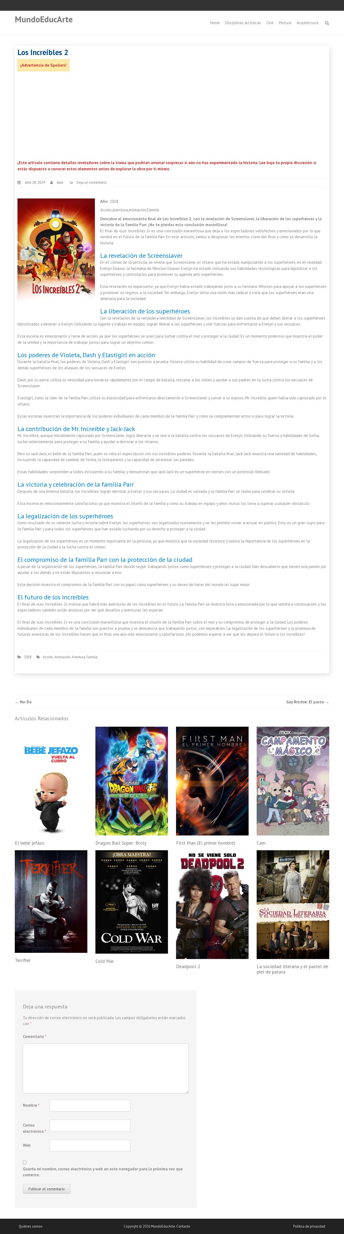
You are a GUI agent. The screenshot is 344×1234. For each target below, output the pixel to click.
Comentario (34, 1036)
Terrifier (23, 960)
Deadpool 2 (188, 966)
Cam (261, 843)
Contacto (183, 1226)
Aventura (78, 657)
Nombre (31, 1105)
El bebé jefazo (29, 843)
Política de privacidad (309, 1226)
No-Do (23, 701)
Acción (48, 657)
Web (27, 1145)
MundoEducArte (44, 19)
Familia (92, 657)
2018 (27, 657)
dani (60, 182)
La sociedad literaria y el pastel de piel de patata (292, 969)
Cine (270, 22)
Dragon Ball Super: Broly (120, 843)
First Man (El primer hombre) (205, 843)
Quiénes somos (30, 1226)
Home (215, 22)
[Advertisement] (172, 116)
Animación (62, 657)
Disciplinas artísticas (243, 22)
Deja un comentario (91, 182)
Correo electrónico (34, 1128)
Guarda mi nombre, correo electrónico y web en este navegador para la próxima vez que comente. (103, 1172)
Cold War (104, 961)
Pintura (285, 22)
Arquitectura (307, 22)
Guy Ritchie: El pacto (307, 701)
